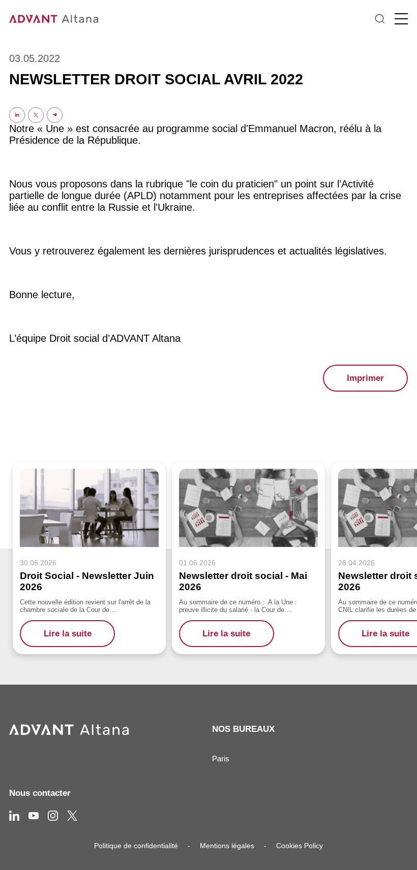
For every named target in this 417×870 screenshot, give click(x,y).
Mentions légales (227, 846)
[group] (89, 558)
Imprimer (365, 378)
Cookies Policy (299, 846)
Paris (220, 758)
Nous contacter (40, 793)
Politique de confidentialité (136, 846)
